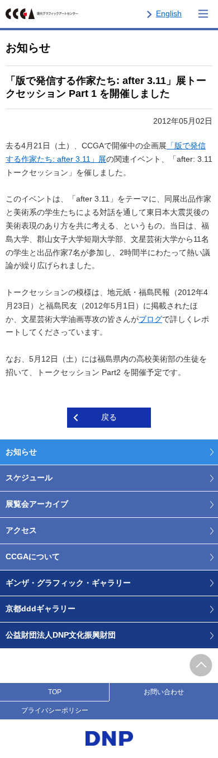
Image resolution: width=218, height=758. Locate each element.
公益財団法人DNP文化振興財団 (61, 634)
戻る (109, 417)
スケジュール (29, 477)
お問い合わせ (164, 692)
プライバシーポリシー (54, 710)
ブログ (150, 319)
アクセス (21, 530)
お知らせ (21, 451)
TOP (54, 692)
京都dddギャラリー (40, 608)
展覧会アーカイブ (37, 503)
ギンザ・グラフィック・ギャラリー (68, 582)
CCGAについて (33, 556)
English (169, 13)
